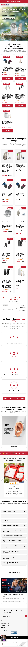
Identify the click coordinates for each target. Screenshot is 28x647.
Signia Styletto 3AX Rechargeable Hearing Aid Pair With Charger (7, 122)
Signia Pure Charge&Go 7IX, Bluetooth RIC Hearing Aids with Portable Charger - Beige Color (20, 69)
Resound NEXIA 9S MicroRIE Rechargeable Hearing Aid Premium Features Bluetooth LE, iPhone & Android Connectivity (20, 226)
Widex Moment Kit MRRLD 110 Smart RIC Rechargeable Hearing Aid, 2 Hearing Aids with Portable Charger (20, 255)
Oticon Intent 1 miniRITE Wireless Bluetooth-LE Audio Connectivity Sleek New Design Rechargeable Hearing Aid (7, 168)
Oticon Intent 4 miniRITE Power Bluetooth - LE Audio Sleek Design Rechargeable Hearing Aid (21, 167)
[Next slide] (26, 24)
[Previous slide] (2, 24)
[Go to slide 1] (12, 39)
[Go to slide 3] (15, 39)
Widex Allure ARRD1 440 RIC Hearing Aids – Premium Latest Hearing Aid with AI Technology (20, 96)
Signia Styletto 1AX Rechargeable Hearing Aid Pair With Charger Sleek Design (20, 283)
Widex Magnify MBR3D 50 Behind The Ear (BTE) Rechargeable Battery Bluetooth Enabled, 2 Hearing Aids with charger (7, 284)
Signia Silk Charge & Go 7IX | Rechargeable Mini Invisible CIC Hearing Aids (7, 69)
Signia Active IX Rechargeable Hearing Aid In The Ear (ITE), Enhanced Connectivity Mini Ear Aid (7, 224)
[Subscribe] (26, 616)
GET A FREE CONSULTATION (14, 398)
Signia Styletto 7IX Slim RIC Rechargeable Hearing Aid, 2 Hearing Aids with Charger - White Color (7, 96)
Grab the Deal (7, 78)
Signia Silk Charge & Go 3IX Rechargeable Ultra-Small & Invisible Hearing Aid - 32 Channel (20, 196)
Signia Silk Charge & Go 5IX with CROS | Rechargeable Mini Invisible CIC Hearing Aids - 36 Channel (7, 196)
